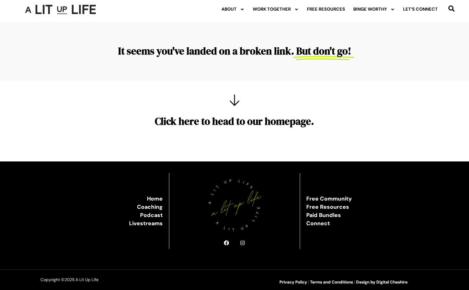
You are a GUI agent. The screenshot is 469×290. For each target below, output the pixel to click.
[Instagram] (242, 242)
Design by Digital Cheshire (382, 282)
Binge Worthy (370, 9)
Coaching (150, 206)
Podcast (151, 215)
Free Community (329, 198)
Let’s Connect (420, 9)
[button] (451, 8)
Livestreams (146, 223)
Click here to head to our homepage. (234, 121)
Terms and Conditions (331, 282)
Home (155, 198)
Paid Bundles (323, 215)
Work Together (272, 9)
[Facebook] (226, 242)
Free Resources (326, 9)
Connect (318, 223)
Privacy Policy (293, 282)
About (229, 9)
